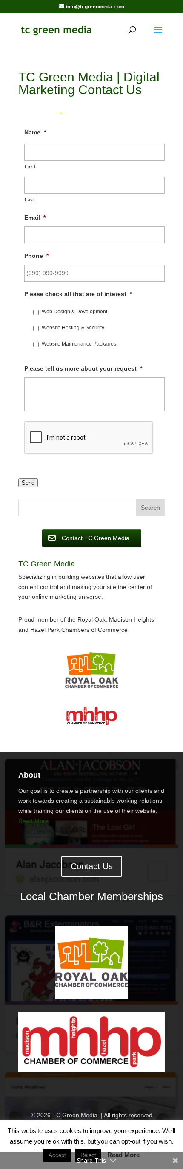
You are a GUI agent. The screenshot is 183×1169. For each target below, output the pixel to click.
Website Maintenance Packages (79, 344)
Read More (33, 820)
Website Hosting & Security (73, 328)
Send (28, 483)
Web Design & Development (74, 312)
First (30, 166)
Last (30, 199)
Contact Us (92, 866)
